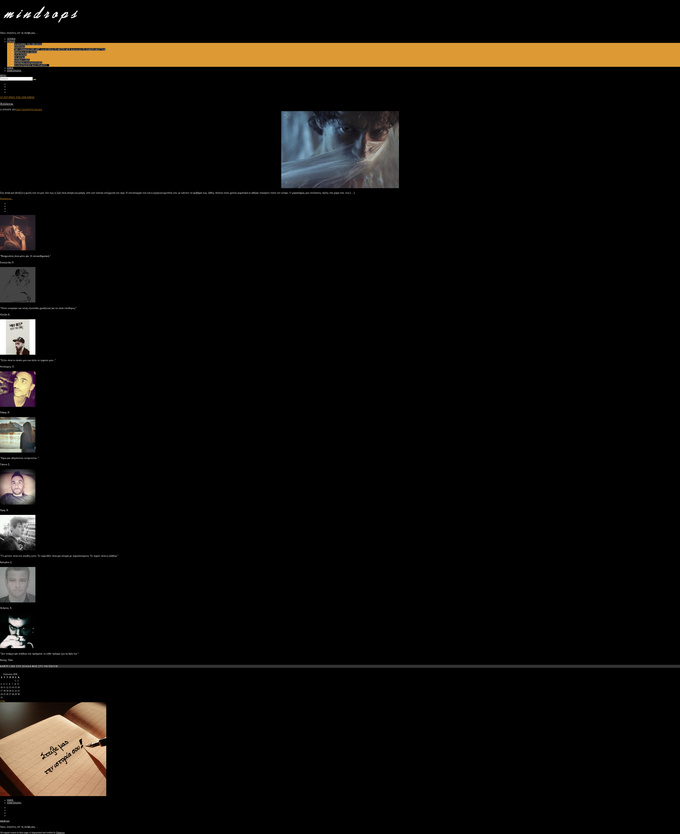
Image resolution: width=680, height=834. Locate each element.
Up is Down (20, 55)
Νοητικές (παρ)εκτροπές (28, 62)
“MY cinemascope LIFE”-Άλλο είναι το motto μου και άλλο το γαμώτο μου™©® (59, 49)
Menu (3, 75)
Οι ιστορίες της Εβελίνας (28, 44)
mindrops (5, 820)
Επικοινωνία (14, 70)
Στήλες (11, 41)
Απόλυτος (6, 104)
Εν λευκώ (19, 57)
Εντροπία (19, 47)
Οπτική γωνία (22, 60)
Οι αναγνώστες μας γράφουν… (31, 65)
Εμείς (10, 68)
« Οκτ (2, 701)
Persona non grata (25, 52)
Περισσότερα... (6, 198)
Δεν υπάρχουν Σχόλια (29, 109)
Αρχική (11, 39)
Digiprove (60, 832)
